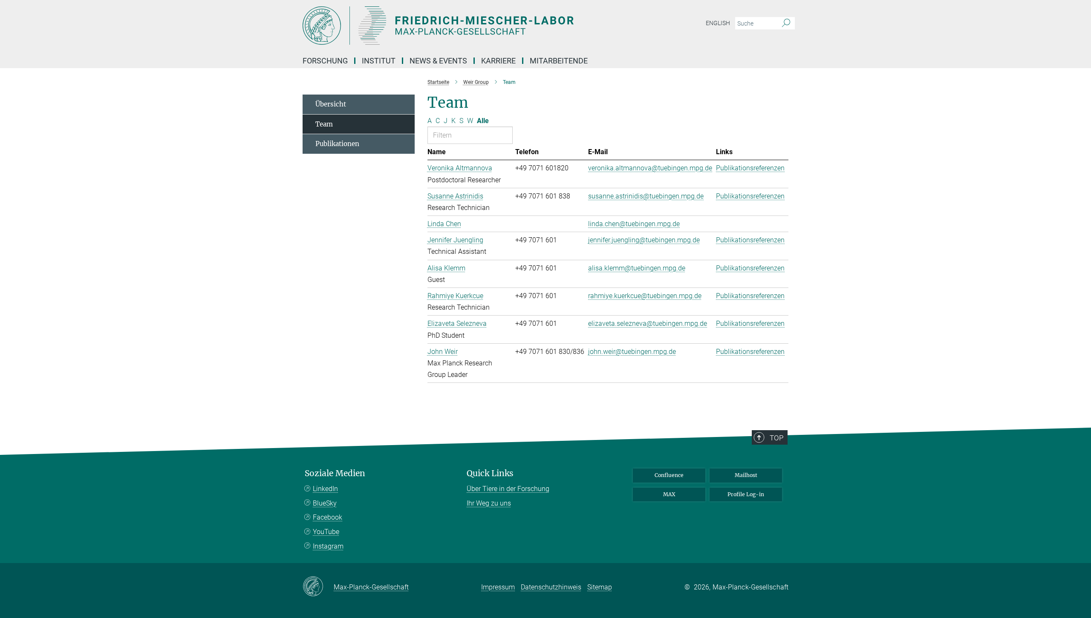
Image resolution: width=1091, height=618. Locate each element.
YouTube (326, 532)
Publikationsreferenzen (750, 168)
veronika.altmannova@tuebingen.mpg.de (650, 168)
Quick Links (490, 473)
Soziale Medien (335, 473)
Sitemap (599, 587)
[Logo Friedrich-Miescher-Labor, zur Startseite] (462, 25)
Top (776, 438)
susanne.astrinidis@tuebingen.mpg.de (646, 196)
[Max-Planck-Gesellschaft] (318, 587)
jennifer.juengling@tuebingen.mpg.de (644, 240)
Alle (483, 121)
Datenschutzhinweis (551, 587)
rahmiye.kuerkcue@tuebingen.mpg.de (644, 296)
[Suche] (786, 23)
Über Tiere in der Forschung (508, 489)
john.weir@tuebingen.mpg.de (632, 352)
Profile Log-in (745, 494)
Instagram (328, 546)
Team (324, 124)
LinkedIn (325, 489)
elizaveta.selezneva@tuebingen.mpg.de (647, 323)
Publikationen (337, 144)
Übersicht (330, 104)
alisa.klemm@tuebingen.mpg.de (636, 268)
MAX (669, 494)
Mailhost (746, 475)
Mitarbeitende (559, 60)
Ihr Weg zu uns (489, 503)
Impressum (498, 587)
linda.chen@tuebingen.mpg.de (634, 224)
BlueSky (325, 503)
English (718, 23)
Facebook (327, 517)
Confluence (669, 475)
